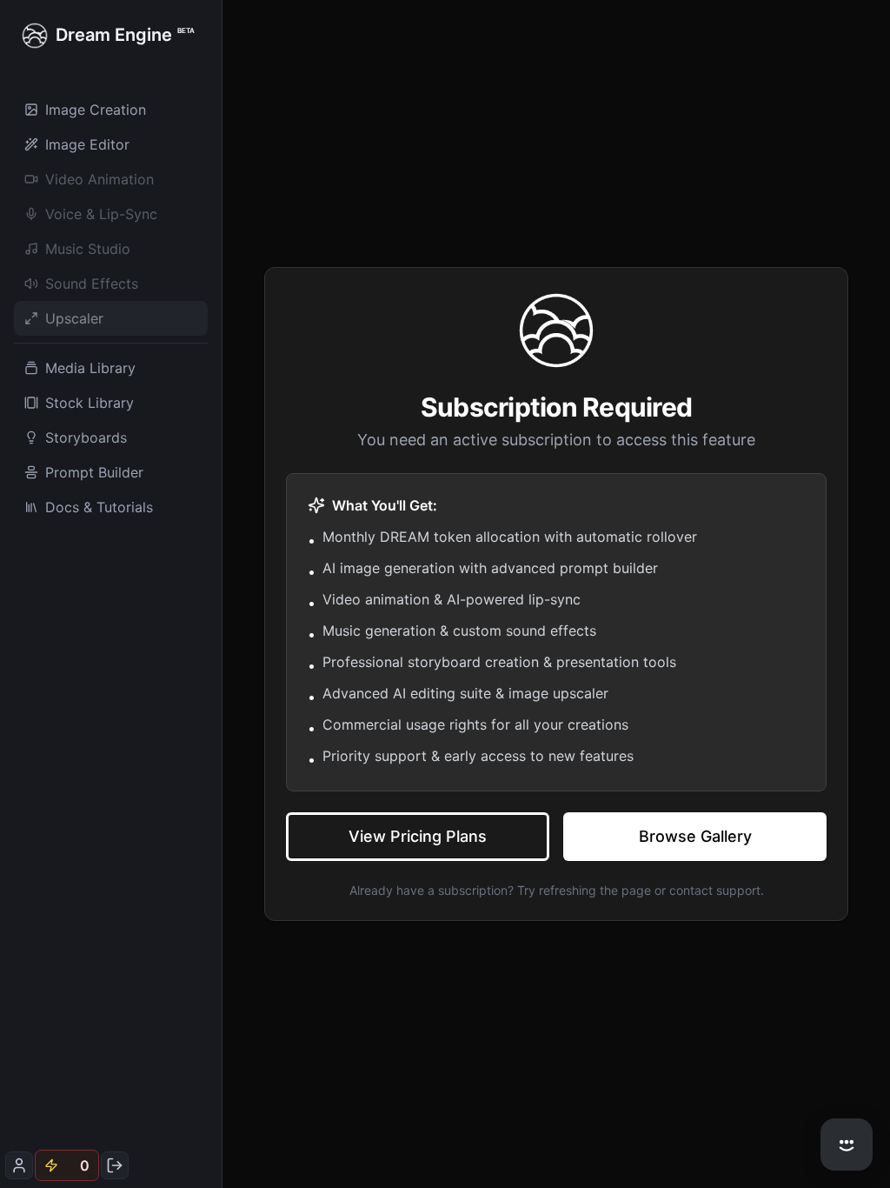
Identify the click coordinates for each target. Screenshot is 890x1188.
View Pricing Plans (418, 836)
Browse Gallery (695, 836)
